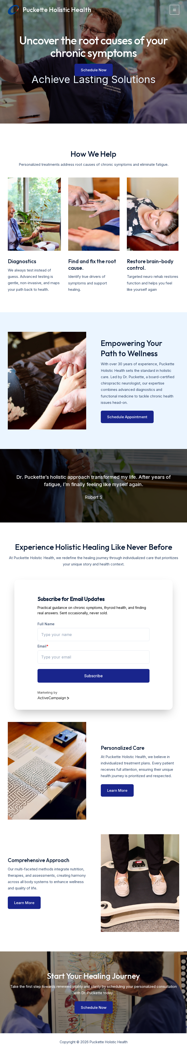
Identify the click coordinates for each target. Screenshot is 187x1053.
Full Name (46, 624)
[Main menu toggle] (174, 10)
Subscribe (93, 675)
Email (42, 646)
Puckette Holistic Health (57, 10)
